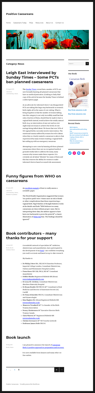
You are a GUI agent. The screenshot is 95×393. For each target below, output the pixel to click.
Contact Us (59, 23)
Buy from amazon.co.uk (77, 110)
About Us (49, 23)
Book (7, 248)
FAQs (31, 23)
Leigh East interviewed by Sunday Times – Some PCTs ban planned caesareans (32, 77)
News (16, 93)
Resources (39, 23)
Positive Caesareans (19, 14)
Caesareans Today (20, 23)
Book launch (18, 337)
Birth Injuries (74, 127)
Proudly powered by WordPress (29, 384)
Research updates (11, 194)
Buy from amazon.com (77, 114)
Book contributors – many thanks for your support (31, 235)
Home (8, 23)
